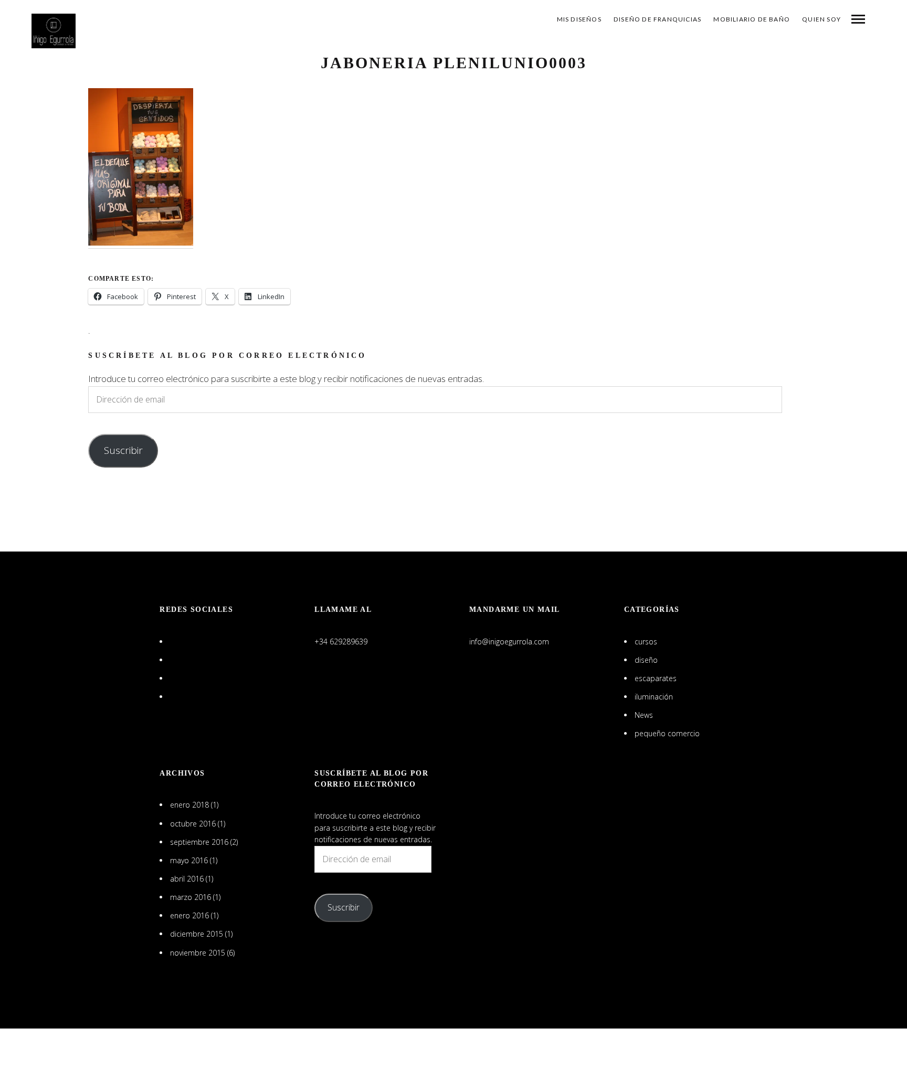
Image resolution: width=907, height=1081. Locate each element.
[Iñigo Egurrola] (53, 31)
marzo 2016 (190, 897)
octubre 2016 (193, 824)
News (644, 715)
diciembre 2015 (196, 934)
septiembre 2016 (199, 842)
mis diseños (579, 19)
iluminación (654, 697)
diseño (646, 660)
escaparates (656, 678)
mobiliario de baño (751, 19)
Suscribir (123, 450)
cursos (646, 642)
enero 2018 (189, 805)
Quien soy (821, 19)
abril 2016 (187, 879)
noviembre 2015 (197, 953)
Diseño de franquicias (657, 19)
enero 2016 (189, 915)
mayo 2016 (189, 860)
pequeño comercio (667, 733)
